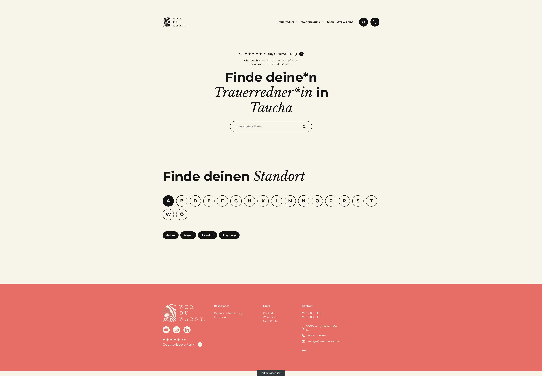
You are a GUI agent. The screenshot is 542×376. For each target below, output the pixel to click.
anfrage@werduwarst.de (323, 341)
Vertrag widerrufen (271, 373)
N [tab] (304, 201)
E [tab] (208, 201)
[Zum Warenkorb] (374, 22)
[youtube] (166, 329)
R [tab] (344, 201)
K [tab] (263, 201)
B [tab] (181, 201)
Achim (170, 235)
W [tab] (168, 214)
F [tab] (222, 201)
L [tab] (276, 201)
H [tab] (249, 201)
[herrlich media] (304, 350)
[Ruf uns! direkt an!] (529, 198)
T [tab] (371, 201)
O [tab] (317, 201)
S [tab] (358, 201)
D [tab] (195, 201)
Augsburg (229, 235)
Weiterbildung (310, 22)
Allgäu (188, 235)
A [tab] (168, 201)
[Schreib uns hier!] (529, 188)
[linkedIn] (187, 329)
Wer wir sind (345, 22)
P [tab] (331, 201)
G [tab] (236, 201)
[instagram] (176, 329)
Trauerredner (285, 22)
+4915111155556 (317, 335)
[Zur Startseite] (175, 22)
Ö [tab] (182, 214)
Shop (330, 22)
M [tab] (290, 201)
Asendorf (207, 235)
